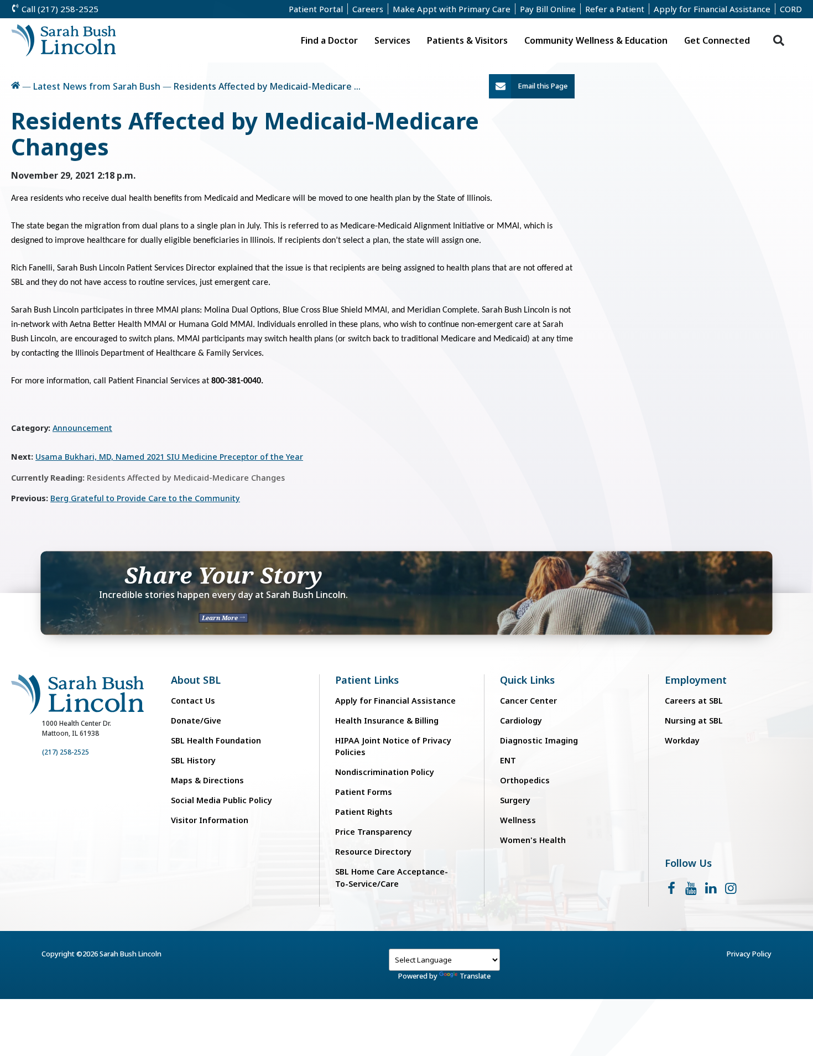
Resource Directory (373, 851)
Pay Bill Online (548, 8)
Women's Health (533, 840)
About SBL (196, 680)
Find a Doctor (329, 40)
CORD (791, 8)
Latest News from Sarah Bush (96, 86)
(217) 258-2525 (65, 752)
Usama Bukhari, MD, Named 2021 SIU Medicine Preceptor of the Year (169, 456)
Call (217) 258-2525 (58, 8)
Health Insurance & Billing (387, 720)
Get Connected (717, 40)
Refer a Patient (614, 8)
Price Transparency (373, 831)
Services (392, 40)
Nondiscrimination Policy (384, 772)
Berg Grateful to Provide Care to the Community (145, 498)
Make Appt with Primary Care (451, 8)
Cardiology (521, 720)
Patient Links (367, 680)
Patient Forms (363, 792)
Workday (682, 740)
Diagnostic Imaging (539, 740)
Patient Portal (316, 8)
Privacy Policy (749, 954)
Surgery (515, 800)
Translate (475, 976)
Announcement (82, 428)
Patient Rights (364, 812)
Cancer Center (528, 700)
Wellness (518, 820)
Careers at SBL (694, 700)
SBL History (193, 760)
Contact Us (193, 700)
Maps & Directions (207, 780)
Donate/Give (196, 720)
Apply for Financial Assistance (712, 8)
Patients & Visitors (467, 40)
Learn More (220, 617)
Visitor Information (209, 820)
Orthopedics (525, 780)
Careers (367, 8)
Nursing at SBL (694, 720)
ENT (508, 760)
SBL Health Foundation (216, 740)
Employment (696, 680)
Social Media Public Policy (221, 800)
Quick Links (527, 680)
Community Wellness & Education (596, 40)
